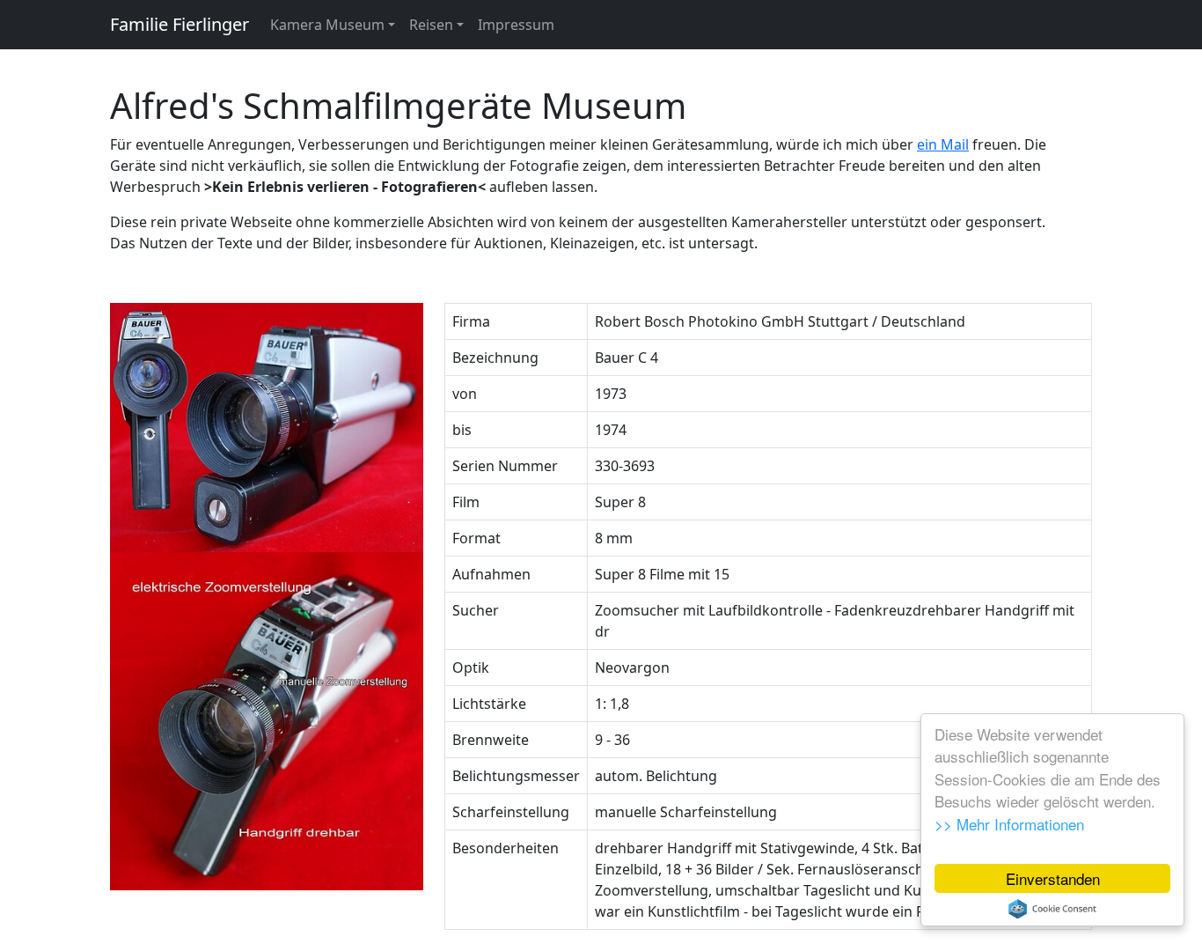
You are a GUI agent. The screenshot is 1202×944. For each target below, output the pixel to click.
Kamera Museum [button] (327, 24)
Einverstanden (1053, 878)
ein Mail (943, 144)
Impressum (516, 24)
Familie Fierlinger (179, 24)
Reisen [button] (431, 24)
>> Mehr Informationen (1009, 824)
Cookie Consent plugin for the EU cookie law (1052, 908)
